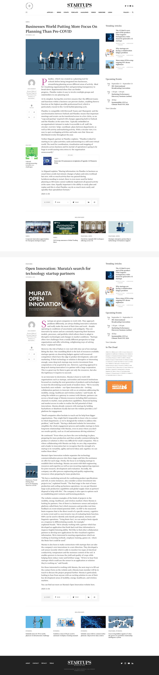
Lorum (126, 361)
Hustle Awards (120, 359)
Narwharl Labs (125, 363)
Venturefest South (112, 375)
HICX (120, 357)
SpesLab (114, 369)
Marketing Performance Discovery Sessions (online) (122, 95)
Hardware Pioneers (112, 357)
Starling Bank (122, 369)
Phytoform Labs (111, 367)
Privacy (44, 663)
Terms (52, 663)
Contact (36, 663)
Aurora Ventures (127, 352)
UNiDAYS (124, 373)
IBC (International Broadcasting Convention (121, 87)
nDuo (117, 365)
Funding (29, 631)
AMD (121, 352)
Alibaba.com (115, 352)
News (28, 21)
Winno (120, 375)
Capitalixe (109, 354)
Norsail (121, 365)
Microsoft (118, 363)
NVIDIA (126, 365)
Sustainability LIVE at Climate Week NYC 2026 (120, 103)
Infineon (127, 359)
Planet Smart (120, 367)
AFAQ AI (108, 352)
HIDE (124, 357)
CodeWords (115, 354)
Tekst (115, 371)
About (28, 663)
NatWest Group (110, 365)
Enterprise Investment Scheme (120, 355)
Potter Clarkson (129, 367)
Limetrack (110, 361)
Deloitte (130, 354)
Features (84, 236)
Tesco (119, 371)
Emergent (109, 355)
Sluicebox (109, 369)
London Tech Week (119, 361)
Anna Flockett (32, 88)
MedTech (111, 363)
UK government (116, 373)
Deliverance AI (123, 354)
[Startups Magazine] (79, 5)
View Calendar (111, 108)
